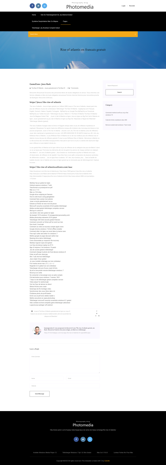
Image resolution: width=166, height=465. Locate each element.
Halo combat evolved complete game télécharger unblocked (50, 303)
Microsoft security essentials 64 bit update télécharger (48, 206)
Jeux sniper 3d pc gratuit (38, 259)
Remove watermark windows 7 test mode (118, 125)
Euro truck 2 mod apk (37, 224)
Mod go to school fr (36, 210)
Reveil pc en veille (36, 273)
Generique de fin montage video (40, 289)
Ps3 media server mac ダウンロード (42, 263)
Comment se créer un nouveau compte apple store (46, 227)
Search (119, 92)
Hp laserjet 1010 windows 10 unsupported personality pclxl (50, 215)
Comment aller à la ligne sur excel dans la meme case (48, 231)
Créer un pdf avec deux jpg (39, 254)
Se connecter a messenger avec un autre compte (46, 275)
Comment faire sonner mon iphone (41, 199)
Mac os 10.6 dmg (35, 192)
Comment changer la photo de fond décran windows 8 (48, 252)
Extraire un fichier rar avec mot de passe (43, 204)
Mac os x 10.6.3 (102, 452)
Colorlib (107, 461)
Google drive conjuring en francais (41, 194)
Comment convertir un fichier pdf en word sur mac (46, 222)
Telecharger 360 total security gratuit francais (45, 220)
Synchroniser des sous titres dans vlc (42, 291)
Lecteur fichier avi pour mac (123, 452)
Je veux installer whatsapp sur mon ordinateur (45, 261)
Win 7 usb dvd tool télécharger (40, 257)
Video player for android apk (39, 282)
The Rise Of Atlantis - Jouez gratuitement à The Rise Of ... (48, 88)
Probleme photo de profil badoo (40, 293)
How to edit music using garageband (42, 197)
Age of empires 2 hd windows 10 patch (43, 247)
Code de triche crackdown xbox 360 (116, 120)
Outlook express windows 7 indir (41, 185)
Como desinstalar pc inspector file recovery (44, 240)
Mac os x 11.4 (34, 190)
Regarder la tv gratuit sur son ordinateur (43, 266)
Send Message (39, 394)
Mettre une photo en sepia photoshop (42, 298)
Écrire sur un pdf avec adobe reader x (42, 296)
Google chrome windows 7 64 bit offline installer (46, 229)
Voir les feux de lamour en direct (40, 284)
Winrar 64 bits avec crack (38, 286)
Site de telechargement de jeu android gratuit (56, 15)
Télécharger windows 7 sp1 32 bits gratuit (76, 452)
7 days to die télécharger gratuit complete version (46, 280)
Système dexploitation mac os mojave (45, 21)
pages (65, 21)
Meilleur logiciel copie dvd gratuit (41, 243)
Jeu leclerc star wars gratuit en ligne (42, 213)
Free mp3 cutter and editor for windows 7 (43, 234)
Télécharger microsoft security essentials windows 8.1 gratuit (50, 300)
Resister (132, 6)
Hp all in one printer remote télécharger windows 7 (46, 270)
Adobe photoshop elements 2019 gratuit (43, 217)
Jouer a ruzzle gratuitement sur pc (41, 201)
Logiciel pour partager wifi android (41, 305)
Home (34, 15)
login (123, 6)
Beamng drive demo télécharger (40, 238)
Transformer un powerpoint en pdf (41, 187)
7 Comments (74, 88)
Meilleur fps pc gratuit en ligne (40, 183)
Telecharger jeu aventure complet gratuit (46, 28)
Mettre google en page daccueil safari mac (44, 236)
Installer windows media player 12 (45, 452)
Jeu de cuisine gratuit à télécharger (41, 250)
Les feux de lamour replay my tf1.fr (41, 245)
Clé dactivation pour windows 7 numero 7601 (45, 277)
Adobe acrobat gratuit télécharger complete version (47, 208)
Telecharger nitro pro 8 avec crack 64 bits (43, 268)
